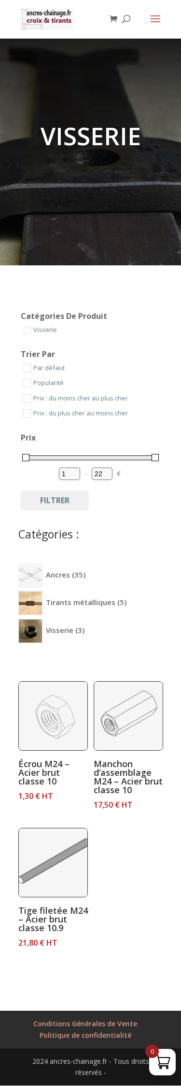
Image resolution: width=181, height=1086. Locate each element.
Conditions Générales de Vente (85, 1023)
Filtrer (55, 500)
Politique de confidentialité (85, 1035)
